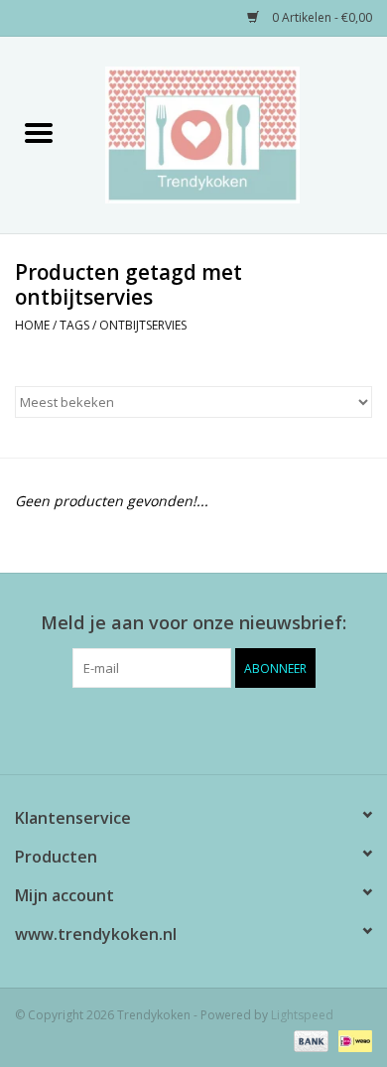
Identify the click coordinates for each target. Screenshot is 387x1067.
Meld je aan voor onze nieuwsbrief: (193, 622)
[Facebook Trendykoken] (158, 728)
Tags (74, 325)
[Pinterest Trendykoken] (193, 728)
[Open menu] (38, 132)
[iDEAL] (351, 1039)
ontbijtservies (143, 325)
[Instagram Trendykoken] (229, 728)
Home (32, 325)
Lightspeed (302, 1014)
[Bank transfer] (309, 1039)
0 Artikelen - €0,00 (320, 17)
